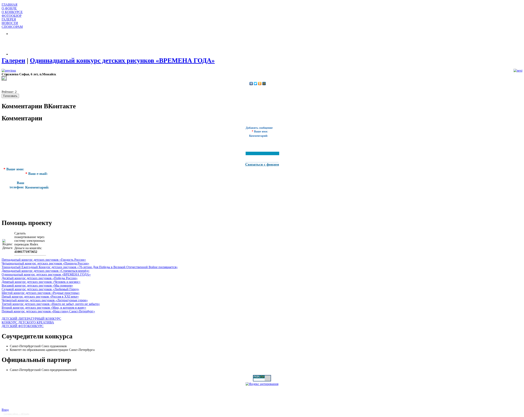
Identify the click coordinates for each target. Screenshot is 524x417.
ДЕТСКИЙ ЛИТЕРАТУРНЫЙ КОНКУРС (31, 318)
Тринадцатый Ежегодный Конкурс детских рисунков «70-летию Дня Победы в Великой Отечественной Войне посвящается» (90, 267)
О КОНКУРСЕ (12, 12)
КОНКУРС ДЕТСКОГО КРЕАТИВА (28, 322)
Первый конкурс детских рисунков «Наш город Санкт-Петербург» (48, 311)
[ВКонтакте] (251, 83)
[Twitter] (255, 83)
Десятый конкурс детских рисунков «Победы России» (40, 278)
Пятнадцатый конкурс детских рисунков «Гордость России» (44, 259)
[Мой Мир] (264, 83)
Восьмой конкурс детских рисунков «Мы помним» (37, 285)
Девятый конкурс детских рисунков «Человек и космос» (41, 282)
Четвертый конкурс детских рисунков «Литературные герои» (45, 300)
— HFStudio (16, 414)
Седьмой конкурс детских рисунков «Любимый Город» (40, 289)
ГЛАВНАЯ (9, 4)
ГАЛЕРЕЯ (9, 19)
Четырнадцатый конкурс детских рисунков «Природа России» (45, 263)
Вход (5, 409)
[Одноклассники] (260, 83)
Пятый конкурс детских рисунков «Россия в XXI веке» (40, 296)
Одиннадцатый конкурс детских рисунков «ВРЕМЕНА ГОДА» (46, 274)
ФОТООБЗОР (11, 15)
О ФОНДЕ (9, 8)
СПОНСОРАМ (12, 26)
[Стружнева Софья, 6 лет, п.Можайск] (4, 78)
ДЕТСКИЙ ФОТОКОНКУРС (23, 326)
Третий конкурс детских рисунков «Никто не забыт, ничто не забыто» (51, 304)
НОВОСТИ (10, 23)
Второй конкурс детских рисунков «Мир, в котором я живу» (44, 307)
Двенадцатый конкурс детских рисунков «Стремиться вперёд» (45, 270)
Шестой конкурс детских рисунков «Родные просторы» (41, 293)
